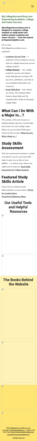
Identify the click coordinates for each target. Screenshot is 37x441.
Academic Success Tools (15, 57)
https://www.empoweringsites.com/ (22, 432)
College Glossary (13, 70)
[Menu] (32, 6)
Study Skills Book (13, 90)
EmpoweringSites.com (17, 430)
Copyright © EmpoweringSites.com (18, 435)
